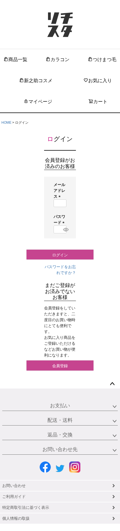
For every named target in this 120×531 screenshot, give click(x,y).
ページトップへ (112, 384)
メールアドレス (59, 190)
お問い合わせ (14, 485)
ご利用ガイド (14, 496)
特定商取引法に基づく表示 (25, 507)
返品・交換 (60, 435)
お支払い (60, 405)
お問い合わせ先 (60, 449)
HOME (6, 123)
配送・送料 (60, 420)
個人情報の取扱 (16, 518)
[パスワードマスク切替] (64, 229)
